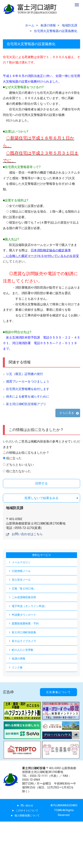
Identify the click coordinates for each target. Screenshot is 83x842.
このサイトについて (27, 810)
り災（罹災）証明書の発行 (24, 374)
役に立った (14, 458)
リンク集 (17, 667)
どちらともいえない (20, 464)
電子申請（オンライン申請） (29, 606)
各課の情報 (18, 658)
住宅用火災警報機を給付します (27, 389)
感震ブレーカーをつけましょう (27, 381)
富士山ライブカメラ (24, 641)
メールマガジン (21, 562)
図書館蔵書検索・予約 (25, 623)
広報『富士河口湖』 (24, 588)
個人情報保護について (27, 815)
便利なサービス (41, 555)
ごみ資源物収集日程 (24, 597)
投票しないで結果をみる (41, 498)
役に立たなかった (18, 471)
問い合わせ (27, 805)
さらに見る (66, 412)
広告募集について (58, 692)
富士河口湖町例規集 (24, 632)
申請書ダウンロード (24, 614)
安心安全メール (21, 579)
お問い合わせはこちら (27, 534)
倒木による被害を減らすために (27, 396)
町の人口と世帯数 (22, 649)
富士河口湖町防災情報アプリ (26, 404)
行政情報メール (21, 571)
